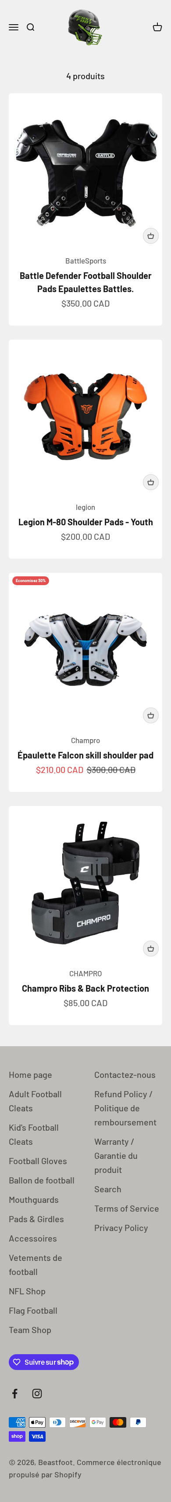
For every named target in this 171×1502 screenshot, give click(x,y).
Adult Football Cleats (35, 1100)
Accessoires (33, 1238)
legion (85, 506)
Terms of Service (126, 1208)
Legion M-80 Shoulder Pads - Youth (85, 522)
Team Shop (30, 1329)
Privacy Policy (121, 1227)
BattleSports (85, 260)
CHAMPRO (85, 973)
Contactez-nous (125, 1074)
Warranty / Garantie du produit (116, 1155)
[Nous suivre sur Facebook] (15, 1393)
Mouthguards (34, 1199)
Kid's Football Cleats (34, 1134)
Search (107, 1188)
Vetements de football (35, 1264)
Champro (85, 740)
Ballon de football (42, 1180)
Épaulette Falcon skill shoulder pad (85, 755)
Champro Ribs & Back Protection (85, 988)
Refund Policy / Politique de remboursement (125, 1107)
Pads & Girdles (36, 1218)
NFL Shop (27, 1291)
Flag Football (33, 1310)
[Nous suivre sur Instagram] (37, 1393)
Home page (30, 1074)
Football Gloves (38, 1160)
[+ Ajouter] (151, 236)
